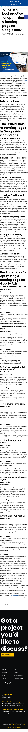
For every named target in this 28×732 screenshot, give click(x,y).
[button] (26, 17)
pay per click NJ (14, 595)
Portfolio (4, 672)
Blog (17, 34)
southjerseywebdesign (8, 33)
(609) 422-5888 (14, 1)
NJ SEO (23, 724)
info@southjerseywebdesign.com (14, 3)
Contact (4, 678)
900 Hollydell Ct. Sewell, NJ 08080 (13, 709)
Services (16, 669)
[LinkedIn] (7, 683)
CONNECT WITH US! (6, 654)
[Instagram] (10, 683)
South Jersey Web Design (14, 726)
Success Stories (18, 675)
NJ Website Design (15, 724)
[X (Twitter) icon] (13, 4)
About (16, 672)
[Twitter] (5, 683)
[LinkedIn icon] (14, 4)
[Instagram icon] (16, 4)
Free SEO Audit (18, 678)
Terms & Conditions (16, 727)
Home (4, 669)
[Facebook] (3, 683)
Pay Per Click (21, 34)
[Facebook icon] (11, 4)
